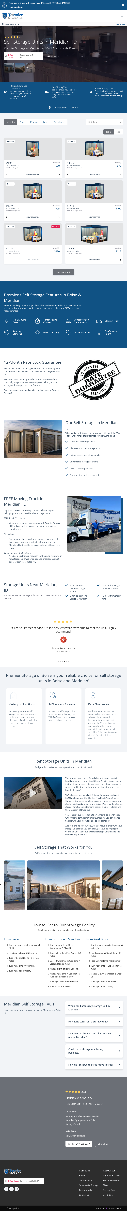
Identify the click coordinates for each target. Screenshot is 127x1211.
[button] (53, 56)
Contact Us (84, 1195)
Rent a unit (120, 24)
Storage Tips (109, 1190)
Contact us (103, 1143)
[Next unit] (59, 174)
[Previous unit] (6, 174)
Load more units (63, 272)
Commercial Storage (88, 1185)
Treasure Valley (86, 1190)
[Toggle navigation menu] (123, 16)
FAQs (105, 1185)
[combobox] (23, 56)
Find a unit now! (16, 7)
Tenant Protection (111, 1180)
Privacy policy (13, 1208)
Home (82, 1175)
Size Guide (108, 1195)
